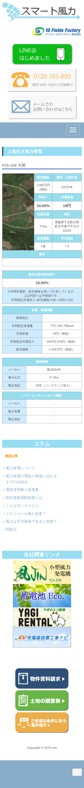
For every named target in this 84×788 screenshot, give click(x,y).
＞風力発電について (18, 468)
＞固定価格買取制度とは (22, 498)
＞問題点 (9, 529)
